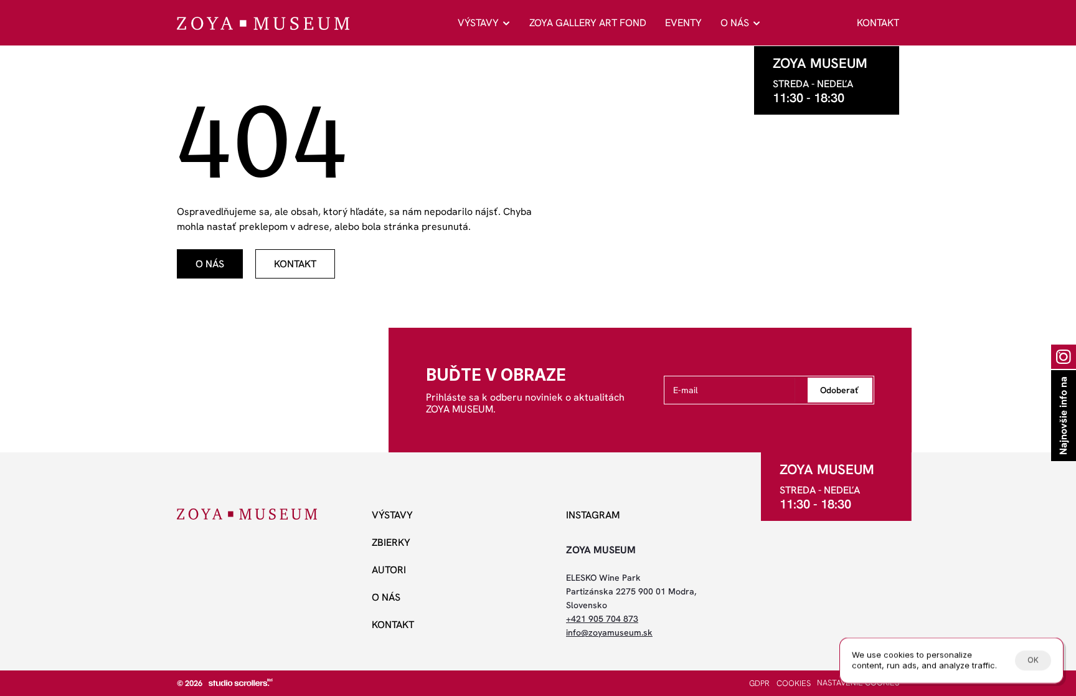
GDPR (759, 683)
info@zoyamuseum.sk (609, 632)
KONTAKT (878, 22)
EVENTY (683, 22)
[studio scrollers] (241, 682)
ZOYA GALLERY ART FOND (587, 22)
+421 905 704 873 (602, 618)
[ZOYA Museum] (263, 23)
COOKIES (793, 683)
